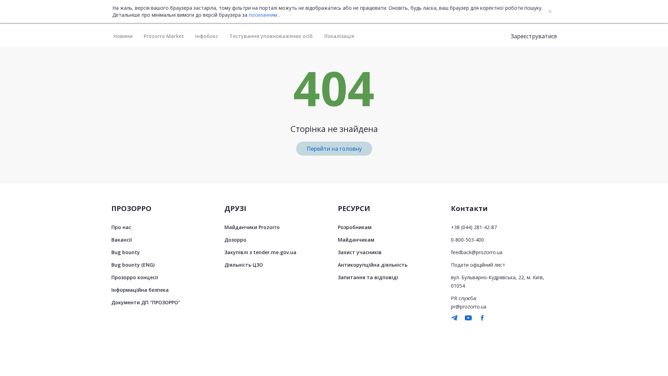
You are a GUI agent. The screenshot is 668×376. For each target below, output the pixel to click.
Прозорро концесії (134, 277)
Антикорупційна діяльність (372, 264)
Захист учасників (360, 252)
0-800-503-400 (467, 239)
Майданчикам (356, 239)
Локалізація (339, 36)
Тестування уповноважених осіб (271, 36)
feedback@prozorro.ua (476, 252)
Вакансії (121, 239)
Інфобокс (206, 36)
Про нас (121, 227)
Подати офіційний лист (478, 264)
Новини (123, 36)
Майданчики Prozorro (252, 227)
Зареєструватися (534, 36)
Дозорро (235, 239)
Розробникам (355, 227)
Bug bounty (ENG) (132, 264)
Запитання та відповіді (368, 277)
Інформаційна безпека (140, 290)
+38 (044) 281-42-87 (474, 227)
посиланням (263, 15)
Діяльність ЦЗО (243, 264)
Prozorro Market (164, 36)
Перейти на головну (334, 148)
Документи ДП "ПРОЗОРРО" (145, 302)
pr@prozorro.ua (468, 306)
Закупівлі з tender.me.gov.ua (260, 252)
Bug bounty (125, 252)
